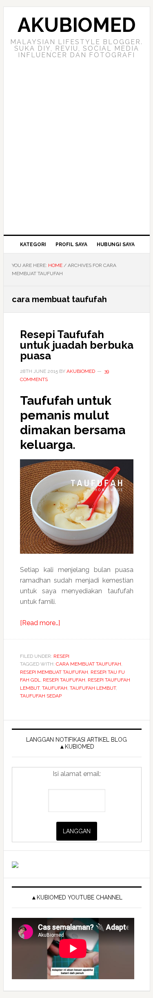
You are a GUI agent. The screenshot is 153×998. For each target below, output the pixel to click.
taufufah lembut (93, 688)
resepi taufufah (64, 680)
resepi (61, 656)
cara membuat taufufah (88, 664)
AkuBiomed (77, 24)
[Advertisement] (76, 154)
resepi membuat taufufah (54, 672)
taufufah (54, 688)
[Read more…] (40, 623)
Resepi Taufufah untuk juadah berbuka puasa (76, 345)
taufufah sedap (41, 696)
